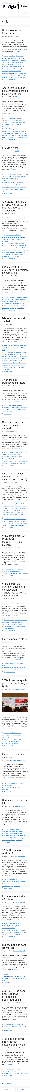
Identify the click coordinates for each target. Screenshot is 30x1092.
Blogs (10, 345)
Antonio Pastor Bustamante (11, 66)
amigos (6, 461)
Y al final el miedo (17, 77)
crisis (11, 667)
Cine (24, 504)
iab (20, 71)
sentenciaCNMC (13, 573)
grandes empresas (21, 461)
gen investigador (22, 407)
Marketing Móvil (17, 510)
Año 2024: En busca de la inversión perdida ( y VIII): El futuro (15, 90)
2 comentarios (8, 371)
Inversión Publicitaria (18, 58)
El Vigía (24, 6)
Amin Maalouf (8, 352)
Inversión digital (6, 185)
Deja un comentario (9, 79)
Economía (12, 120)
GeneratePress (22, 1089)
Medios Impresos (21, 519)
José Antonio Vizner (12, 932)
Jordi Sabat (19, 185)
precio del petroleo (19, 252)
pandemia (17, 135)
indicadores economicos (9, 248)
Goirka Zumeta (11, 358)
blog (10, 405)
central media (12, 69)
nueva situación (14, 835)
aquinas (22, 66)
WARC (12, 137)
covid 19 (17, 243)
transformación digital (8, 525)
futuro (22, 131)
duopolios (6, 739)
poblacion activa (6, 1028)
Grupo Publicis (15, 133)
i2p (11, 739)
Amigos (6, 56)
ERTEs (8, 245)
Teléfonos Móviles (7, 785)
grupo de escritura (13, 71)
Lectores (12, 75)
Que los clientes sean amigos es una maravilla (14, 425)
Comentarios (5, 454)
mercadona (12, 978)
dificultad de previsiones (13, 131)
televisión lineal (6, 628)
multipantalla (5, 835)
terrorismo (5, 367)
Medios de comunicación (13, 347)
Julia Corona (23, 305)
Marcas (6, 974)
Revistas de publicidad (8, 64)
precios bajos (16, 523)
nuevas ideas (13, 409)
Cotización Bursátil (9, 243)
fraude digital (14, 182)
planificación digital (13, 187)
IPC (12, 250)
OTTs (18, 521)
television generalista (16, 624)
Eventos (4, 58)
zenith (25, 77)
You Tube (18, 137)
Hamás (22, 133)
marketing (5, 124)
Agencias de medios (9, 118)
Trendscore (19, 978)
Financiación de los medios (18, 506)
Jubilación (23, 345)
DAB (5, 787)
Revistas (15, 514)
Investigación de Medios (9, 60)
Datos (11, 237)
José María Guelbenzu (8, 360)
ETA (20, 356)
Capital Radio (7, 930)
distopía (4, 354)
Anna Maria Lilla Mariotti (19, 352)
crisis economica (12, 884)
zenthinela (25, 137)
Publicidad (21, 62)
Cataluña (6, 833)
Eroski (5, 976)
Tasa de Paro (15, 254)
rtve (24, 75)
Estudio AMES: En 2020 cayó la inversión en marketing (15, 269)
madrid (18, 363)
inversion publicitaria (9, 519)
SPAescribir (5, 77)
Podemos (22, 835)
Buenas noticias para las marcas (14, 946)
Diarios (8, 506)
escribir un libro (8, 407)
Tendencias (5, 126)
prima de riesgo (6, 254)
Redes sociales (20, 626)
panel (19, 409)
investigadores (6, 73)
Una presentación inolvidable (12, 32)
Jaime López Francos (17, 73)
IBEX (26, 245)
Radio (3, 350)
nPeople (17, 787)
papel (10, 523)
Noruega (11, 787)
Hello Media (21, 930)
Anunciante (12, 56)
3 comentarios (8, 1075)
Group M (7, 133)
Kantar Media (18, 833)
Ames (5, 305)
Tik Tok (4, 137)
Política (23, 347)
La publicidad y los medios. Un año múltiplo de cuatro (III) (14, 476)
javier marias (21, 358)
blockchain (7, 182)
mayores (20, 405)
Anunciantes (12, 461)
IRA (17, 358)
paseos (24, 409)
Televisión (18, 64)
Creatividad (19, 56)
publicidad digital (14, 189)
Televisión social (16, 838)
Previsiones (13, 62)
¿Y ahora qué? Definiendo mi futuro (13, 381)
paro (8, 886)
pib (13, 252)
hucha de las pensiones (17, 245)
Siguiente (8, 1083)
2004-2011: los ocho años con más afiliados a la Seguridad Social (14, 995)
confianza (6, 667)
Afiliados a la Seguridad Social (12, 1026)
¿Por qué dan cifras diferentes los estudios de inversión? (15, 1041)
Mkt (13, 308)
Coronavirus (5, 120)
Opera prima (19, 75)
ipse (8, 626)
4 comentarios (8, 193)
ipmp (5, 626)
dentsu (18, 69)
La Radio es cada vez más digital (14, 755)
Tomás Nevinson (13, 367)
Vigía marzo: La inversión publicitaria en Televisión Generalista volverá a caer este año (14, 589)
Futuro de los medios (8, 122)
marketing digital (6, 308)
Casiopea (4, 69)
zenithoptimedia (10, 840)
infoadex (19, 884)
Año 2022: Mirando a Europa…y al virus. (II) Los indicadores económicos (14, 206)
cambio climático (8, 129)
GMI (9, 976)
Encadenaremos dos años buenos (13, 898)
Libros (18, 60)
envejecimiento (13, 356)
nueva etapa (5, 409)
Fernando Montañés (13, 305)
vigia (10, 77)
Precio (10, 303)
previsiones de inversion (9, 463)
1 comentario (7, 414)
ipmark (12, 135)
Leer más (17, 51)
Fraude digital (10, 147)
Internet (9, 58)
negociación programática (9, 521)
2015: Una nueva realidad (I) (11, 852)
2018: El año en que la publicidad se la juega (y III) (14, 683)
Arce (5, 884)
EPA (23, 1026)
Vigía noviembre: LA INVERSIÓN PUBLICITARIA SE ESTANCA (13, 540)
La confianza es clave (14, 638)
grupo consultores (16, 976)
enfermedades (20, 120)
